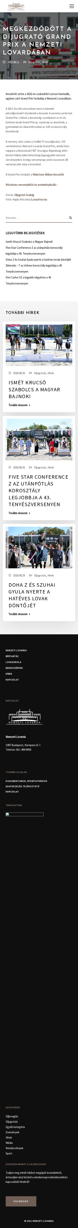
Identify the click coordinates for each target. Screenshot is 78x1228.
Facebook (21, 1201)
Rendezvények (14, 667)
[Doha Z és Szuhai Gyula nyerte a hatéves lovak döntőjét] (39, 547)
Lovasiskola (13, 662)
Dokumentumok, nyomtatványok (26, 781)
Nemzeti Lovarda (16, 650)
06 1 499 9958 (23, 749)
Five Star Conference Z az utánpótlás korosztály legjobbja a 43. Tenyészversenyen (38, 490)
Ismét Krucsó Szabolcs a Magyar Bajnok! (29, 241)
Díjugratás (34, 62)
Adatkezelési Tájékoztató (23, 786)
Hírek (45, 62)
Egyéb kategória (15, 1127)
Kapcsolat (12, 679)
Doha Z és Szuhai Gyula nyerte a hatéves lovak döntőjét (38, 259)
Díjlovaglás (12, 1116)
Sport (9, 1153)
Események (12, 1132)
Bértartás (12, 656)
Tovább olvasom (18, 405)
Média (9, 1143)
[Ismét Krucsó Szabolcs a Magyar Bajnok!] (39, 345)
